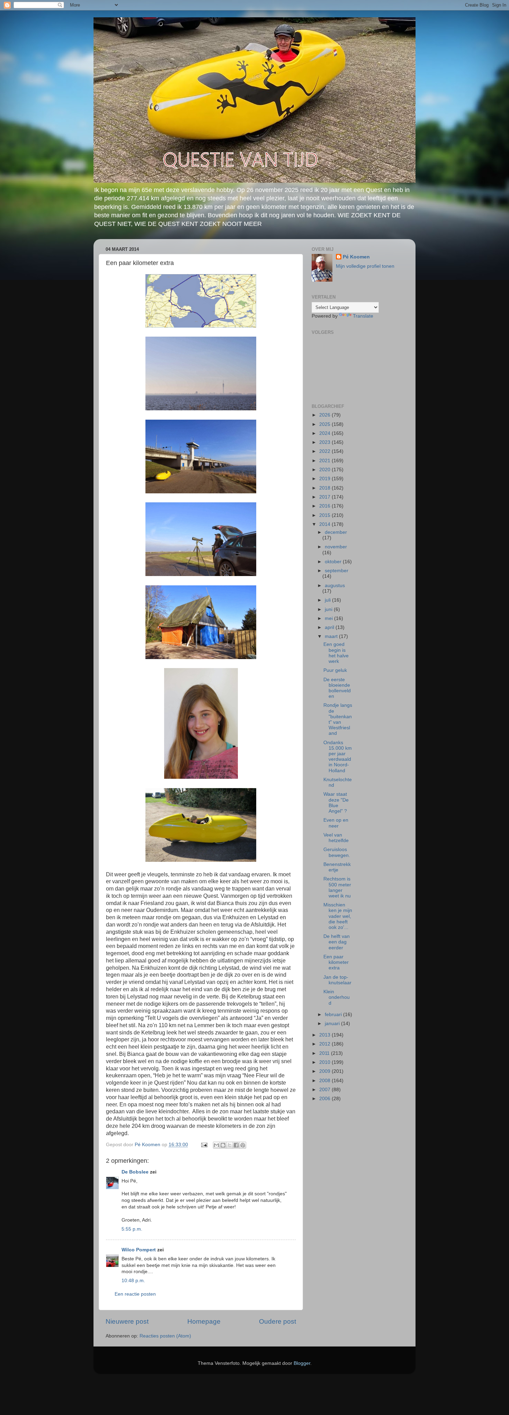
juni (329, 609)
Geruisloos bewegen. (336, 852)
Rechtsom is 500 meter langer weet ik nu (337, 887)
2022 (325, 451)
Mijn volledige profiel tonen (365, 266)
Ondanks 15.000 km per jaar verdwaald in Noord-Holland (337, 756)
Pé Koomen (356, 256)
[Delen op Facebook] (236, 1145)
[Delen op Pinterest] (242, 1145)
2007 (325, 1089)
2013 (325, 1035)
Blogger (302, 1363)
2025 (325, 424)
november (336, 546)
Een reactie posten (135, 1294)
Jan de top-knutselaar (337, 980)
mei (329, 618)
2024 (325, 433)
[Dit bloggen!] (223, 1145)
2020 (325, 469)
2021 (325, 460)
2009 (325, 1071)
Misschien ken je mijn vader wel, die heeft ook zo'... (337, 916)
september (336, 570)
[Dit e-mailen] (216, 1145)
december (336, 532)
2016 (325, 506)
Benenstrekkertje (337, 867)
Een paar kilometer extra (336, 962)
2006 (325, 1098)
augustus (335, 585)
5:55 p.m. (132, 1229)
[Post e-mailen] (204, 1144)
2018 (325, 488)
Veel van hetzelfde (336, 837)
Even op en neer (335, 823)
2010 (325, 1062)
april (330, 627)
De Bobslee (135, 1172)
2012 (325, 1044)
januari (333, 1023)
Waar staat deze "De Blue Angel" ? (336, 803)
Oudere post (277, 1321)
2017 (325, 497)
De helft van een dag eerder (336, 942)
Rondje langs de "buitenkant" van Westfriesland (337, 719)
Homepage (204, 1321)
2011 (325, 1053)
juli (328, 600)
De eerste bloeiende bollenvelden (337, 688)
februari (334, 1014)
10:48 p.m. (133, 1280)
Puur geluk (335, 670)
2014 (325, 524)
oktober (334, 561)
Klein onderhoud (336, 997)
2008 (325, 1080)
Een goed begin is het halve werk (336, 653)
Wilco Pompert (139, 1249)
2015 (325, 515)
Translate (363, 316)
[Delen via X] (229, 1145)
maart (332, 636)
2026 (325, 415)
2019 (325, 478)
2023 (325, 442)
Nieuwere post (127, 1321)
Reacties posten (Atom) (165, 1336)
